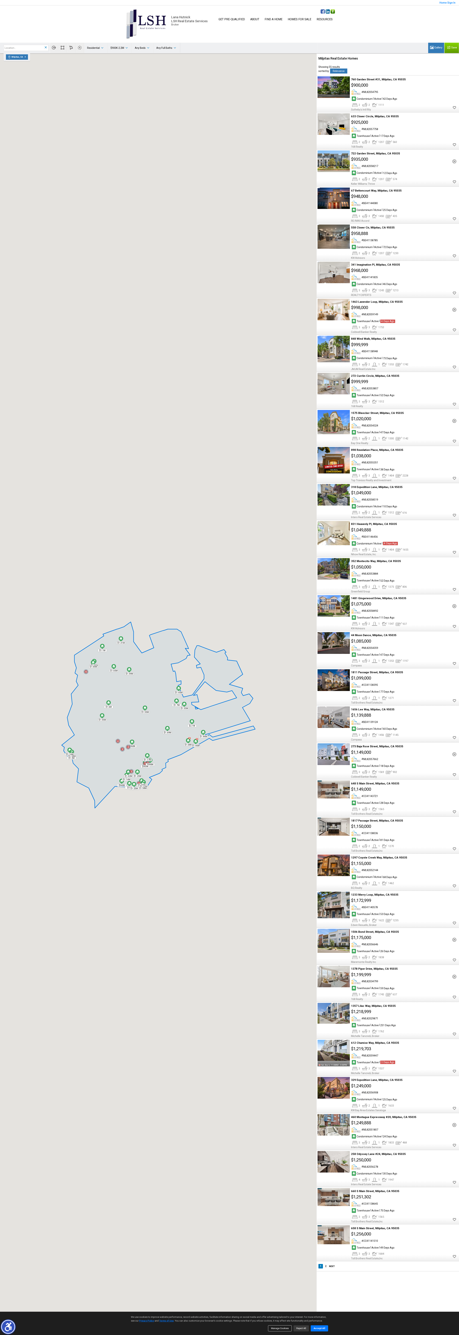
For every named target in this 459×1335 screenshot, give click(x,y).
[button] (8, 1327)
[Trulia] (333, 11)
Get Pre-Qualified (232, 19)
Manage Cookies (280, 1328)
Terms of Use (166, 1320)
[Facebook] (323, 11)
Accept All (319, 1328)
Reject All (301, 1328)
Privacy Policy (146, 1320)
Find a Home (273, 19)
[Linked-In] (328, 11)
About (254, 19)
